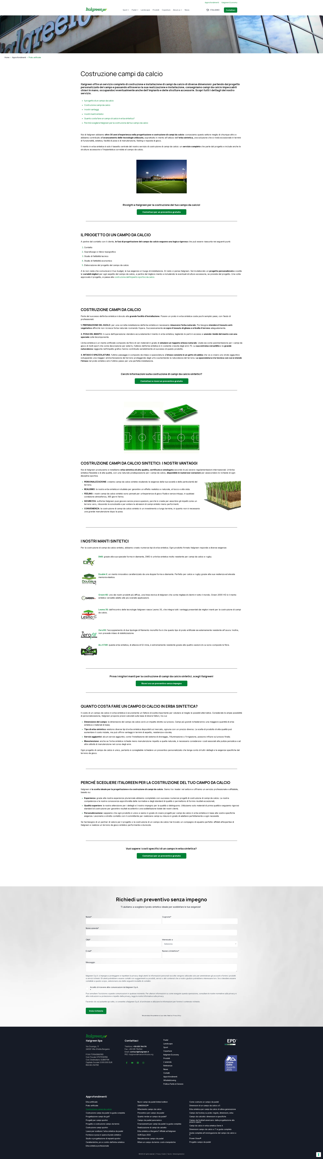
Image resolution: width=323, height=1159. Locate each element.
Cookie (164, 1154)
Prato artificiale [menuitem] (92, 1105)
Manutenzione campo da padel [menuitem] (151, 1138)
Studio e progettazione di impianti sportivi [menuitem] (103, 1138)
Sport (125, 10)
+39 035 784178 (139, 1046)
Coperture (166, 10)
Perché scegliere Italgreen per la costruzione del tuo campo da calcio (116, 122)
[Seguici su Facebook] (127, 1063)
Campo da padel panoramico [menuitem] (150, 1120)
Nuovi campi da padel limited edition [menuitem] (153, 1102)
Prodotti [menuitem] (166, 1058)
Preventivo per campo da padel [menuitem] (151, 1113)
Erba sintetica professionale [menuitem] (97, 1146)
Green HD (103, 594)
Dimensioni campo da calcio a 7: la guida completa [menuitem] (210, 1129)
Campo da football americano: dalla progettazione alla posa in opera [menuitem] (211, 1121)
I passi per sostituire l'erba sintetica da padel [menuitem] (104, 1131)
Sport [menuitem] (165, 1047)
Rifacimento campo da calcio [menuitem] (150, 1109)
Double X (102, 574)
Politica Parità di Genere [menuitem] (173, 1084)
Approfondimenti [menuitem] (170, 1077)
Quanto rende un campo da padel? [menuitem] (152, 1116)
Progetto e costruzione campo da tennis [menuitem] (102, 1124)
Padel (134, 10)
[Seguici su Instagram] (143, 1063)
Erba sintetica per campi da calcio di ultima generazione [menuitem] (212, 1109)
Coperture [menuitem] (167, 1051)
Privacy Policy (177, 1015)
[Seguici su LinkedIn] (138, 1063)
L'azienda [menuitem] (167, 1062)
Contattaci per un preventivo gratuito (161, 212)
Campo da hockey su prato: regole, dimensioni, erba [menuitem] (211, 1113)
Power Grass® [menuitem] (195, 1138)
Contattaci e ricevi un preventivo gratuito (161, 381)
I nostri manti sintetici (93, 114)
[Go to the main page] (96, 10)
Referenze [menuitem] (167, 1066)
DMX (100, 556)
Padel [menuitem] (165, 1040)
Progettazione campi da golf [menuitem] (98, 1116)
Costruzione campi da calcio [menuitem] (99, 1109)
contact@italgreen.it (139, 1052)
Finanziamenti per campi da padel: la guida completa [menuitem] (159, 1124)
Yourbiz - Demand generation (176, 1154)
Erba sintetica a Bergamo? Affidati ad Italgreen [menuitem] (157, 1131)
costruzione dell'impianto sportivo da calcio (134, 277)
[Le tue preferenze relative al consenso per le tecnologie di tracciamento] (318, 1154)
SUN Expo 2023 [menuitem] (144, 1135)
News (187, 10)
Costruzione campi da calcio (97, 105)
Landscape (145, 10)
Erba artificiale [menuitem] (92, 1102)
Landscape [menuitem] (168, 1044)
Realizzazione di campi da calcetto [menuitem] (152, 1127)
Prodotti (156, 10)
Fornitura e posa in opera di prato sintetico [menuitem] (103, 1135)
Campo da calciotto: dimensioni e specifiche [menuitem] (207, 1116)
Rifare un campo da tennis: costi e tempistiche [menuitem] (157, 1142)
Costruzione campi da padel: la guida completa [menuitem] (105, 1113)
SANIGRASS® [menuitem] (143, 1105)
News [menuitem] (165, 1069)
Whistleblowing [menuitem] (169, 1080)
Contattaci (230, 10)
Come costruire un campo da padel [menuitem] (204, 1102)
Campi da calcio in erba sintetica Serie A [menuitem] (206, 1126)
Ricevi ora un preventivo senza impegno (161, 683)
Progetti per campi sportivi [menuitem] (97, 1120)
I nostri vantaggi (91, 109)
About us (176, 10)
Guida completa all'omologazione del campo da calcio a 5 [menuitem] (212, 1134)
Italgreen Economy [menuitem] (171, 1055)
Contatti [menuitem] (166, 1073)
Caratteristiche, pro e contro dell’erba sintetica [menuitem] (105, 1142)
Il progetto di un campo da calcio (99, 100)
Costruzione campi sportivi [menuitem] (97, 1127)
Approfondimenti (19, 57)
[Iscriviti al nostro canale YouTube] (132, 1063)
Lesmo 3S (103, 609)
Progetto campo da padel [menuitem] (200, 1142)
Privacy (158, 1154)
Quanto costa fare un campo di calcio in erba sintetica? (109, 118)
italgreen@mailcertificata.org (141, 1054)
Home (7, 57)
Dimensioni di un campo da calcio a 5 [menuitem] (204, 1105)
